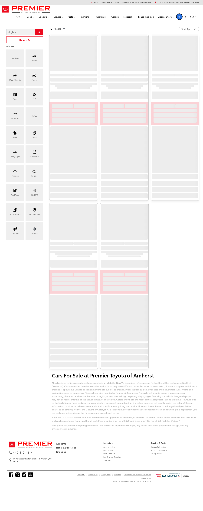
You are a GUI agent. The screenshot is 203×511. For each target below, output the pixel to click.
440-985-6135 (126, 2)
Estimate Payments (74, 152)
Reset (23, 51)
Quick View (73, 57)
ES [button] (193, 16)
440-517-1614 (105, 2)
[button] (179, 16)
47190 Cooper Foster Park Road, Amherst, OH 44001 (178, 2)
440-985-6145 (145, 2)
